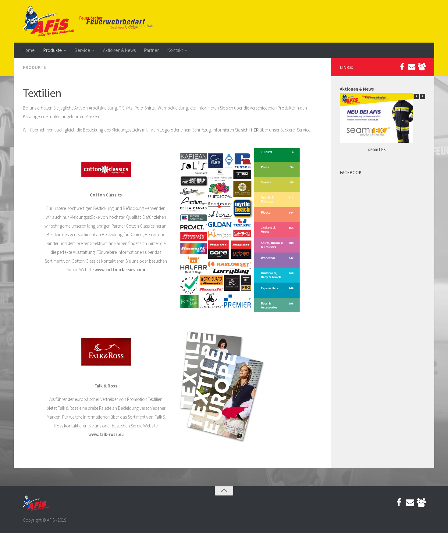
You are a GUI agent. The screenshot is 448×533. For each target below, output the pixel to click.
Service (82, 50)
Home (29, 50)
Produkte (52, 50)
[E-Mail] (411, 66)
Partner (151, 50)
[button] (422, 96)
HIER (254, 130)
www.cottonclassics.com (119, 269)
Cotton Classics (140, 226)
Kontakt (175, 50)
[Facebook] (402, 66)
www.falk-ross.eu (106, 434)
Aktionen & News (119, 50)
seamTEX (377, 149)
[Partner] (421, 66)
